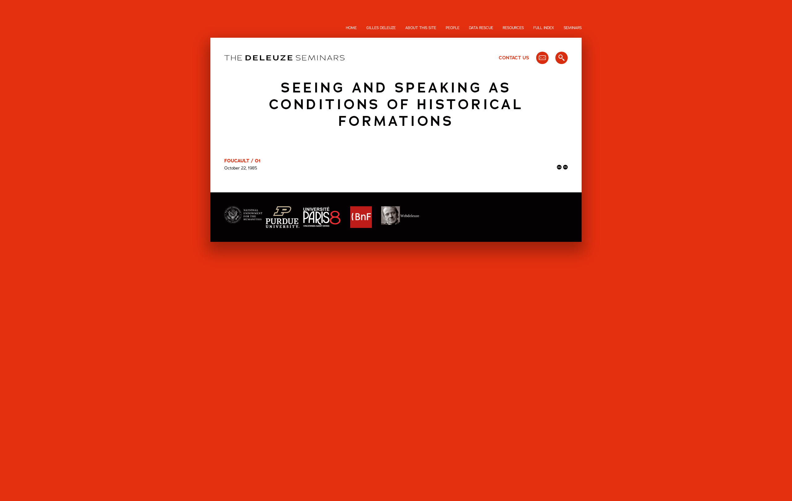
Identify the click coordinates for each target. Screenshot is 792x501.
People (452, 27)
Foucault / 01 (242, 161)
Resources (513, 27)
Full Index (543, 27)
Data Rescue (481, 27)
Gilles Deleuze (381, 27)
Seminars (573, 27)
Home (351, 27)
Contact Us (514, 58)
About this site (420, 27)
